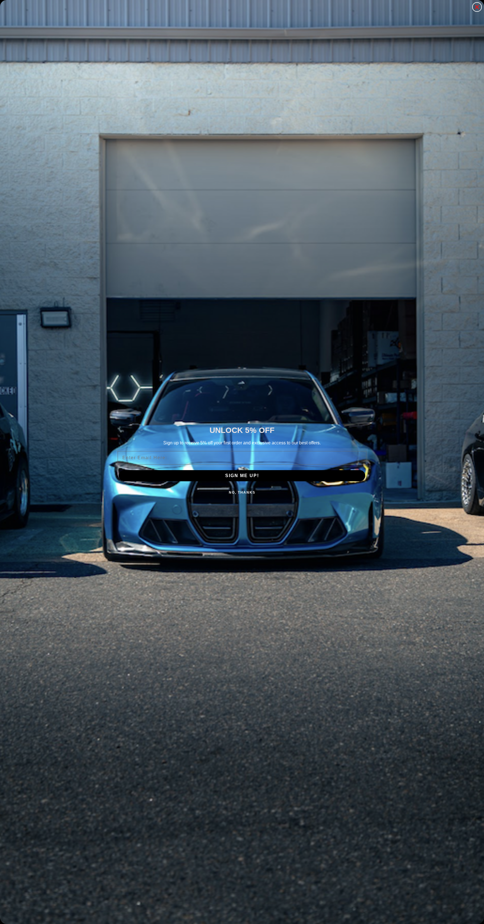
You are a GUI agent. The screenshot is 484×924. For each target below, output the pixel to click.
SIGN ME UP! (242, 475)
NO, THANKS (242, 492)
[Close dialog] (477, 7)
